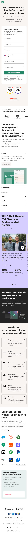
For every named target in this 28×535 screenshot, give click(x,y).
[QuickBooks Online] (11, 452)
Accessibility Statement (14, 521)
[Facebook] (11, 527)
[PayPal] (18, 452)
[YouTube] (21, 527)
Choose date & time (14, 72)
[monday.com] (3, 445)
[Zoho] (3, 460)
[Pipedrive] (18, 437)
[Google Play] (9, 508)
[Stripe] (18, 445)
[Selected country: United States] (5, 56)
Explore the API (21, 464)
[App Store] (19, 508)
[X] (14, 527)
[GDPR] (15, 514)
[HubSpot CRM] (11, 437)
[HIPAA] (9, 514)
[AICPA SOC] (12, 514)
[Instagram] (17, 527)
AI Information (22, 523)
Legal (14, 520)
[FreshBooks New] (18, 460)
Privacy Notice (13, 78)
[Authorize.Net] (11, 460)
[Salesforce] (3, 437)
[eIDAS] (18, 514)
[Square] (3, 452)
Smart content (6, 164)
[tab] (12, 284)
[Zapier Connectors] (11, 445)
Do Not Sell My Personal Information (10, 523)
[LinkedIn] (7, 527)
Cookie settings (19, 520)
